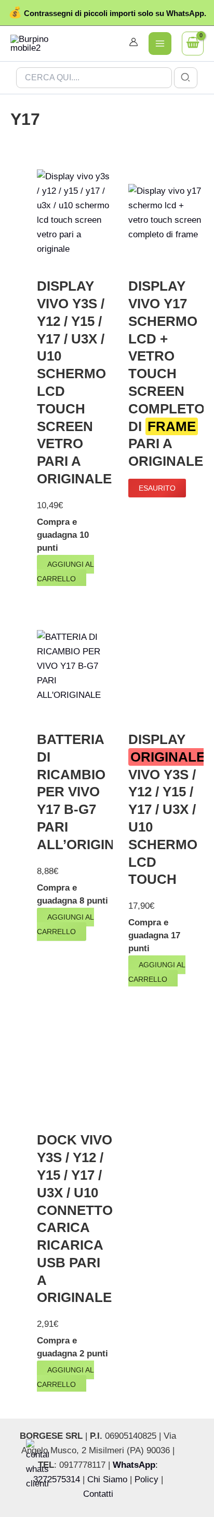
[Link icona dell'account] (133, 42)
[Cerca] (186, 77)
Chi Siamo (107, 1479)
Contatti (98, 1494)
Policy (146, 1479)
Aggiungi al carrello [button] (65, 571)
